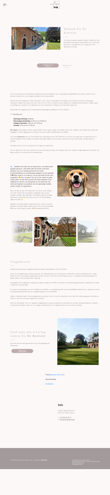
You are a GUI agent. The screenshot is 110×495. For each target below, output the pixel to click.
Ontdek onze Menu (48, 65)
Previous (26, 231)
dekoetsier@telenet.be (67, 419)
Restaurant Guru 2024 (57, 375)
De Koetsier (49, 384)
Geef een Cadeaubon (22, 351)
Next (82, 231)
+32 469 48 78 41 (65, 417)
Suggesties (67, 65)
